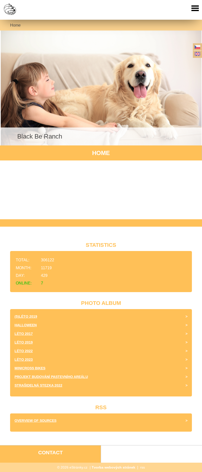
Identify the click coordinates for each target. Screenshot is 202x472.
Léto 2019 (24, 342)
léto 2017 (24, 334)
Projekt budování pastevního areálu (51, 377)
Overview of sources (35, 421)
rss (142, 467)
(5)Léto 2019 (26, 316)
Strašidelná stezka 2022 (38, 385)
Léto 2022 (24, 351)
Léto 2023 (24, 360)
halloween (26, 325)
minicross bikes (30, 368)
